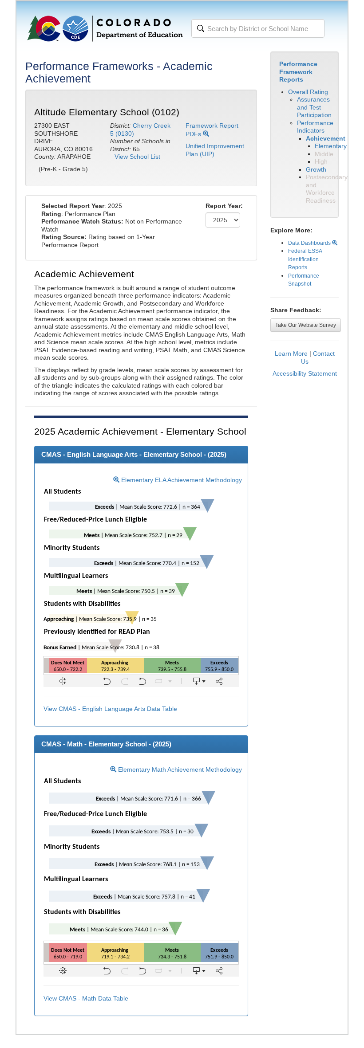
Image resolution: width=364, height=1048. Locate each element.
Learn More (291, 353)
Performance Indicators (315, 126)
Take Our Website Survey (305, 325)
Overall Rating (308, 91)
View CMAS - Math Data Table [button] (86, 998)
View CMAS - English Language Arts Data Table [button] (110, 708)
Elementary (331, 145)
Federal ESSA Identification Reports (305, 259)
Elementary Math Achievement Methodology (179, 769)
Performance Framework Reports (298, 71)
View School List (137, 156)
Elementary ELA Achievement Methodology (180, 479)
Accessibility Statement (305, 373)
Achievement (325, 138)
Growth (316, 169)
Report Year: (224, 205)
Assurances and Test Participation (314, 107)
